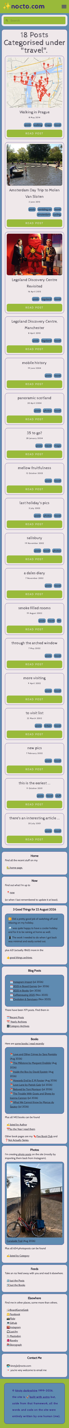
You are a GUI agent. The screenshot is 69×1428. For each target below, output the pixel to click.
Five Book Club (44, 1136)
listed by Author (18, 1124)
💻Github (12, 1322)
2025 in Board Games (25, 986)
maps (48, 124)
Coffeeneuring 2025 (24, 994)
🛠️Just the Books (16, 1285)
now (12, 892)
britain (48, 725)
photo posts (24, 1154)
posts (28, 124)
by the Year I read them (22, 1129)
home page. (16, 867)
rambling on (44, 209)
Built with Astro (40, 1396)
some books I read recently (29, 1043)
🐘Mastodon (14, 1336)
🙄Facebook (13, 1314)
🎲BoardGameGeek (17, 1309)
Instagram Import (22, 981)
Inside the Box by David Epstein (30, 1071)
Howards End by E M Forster (28, 1080)
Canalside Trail (14, 1240)
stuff (58, 795)
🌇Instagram (14, 1327)
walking (38, 124)
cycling (57, 214)
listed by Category (19, 1255)
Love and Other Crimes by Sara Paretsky (35, 1054)
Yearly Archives (18, 1021)
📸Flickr (11, 1318)
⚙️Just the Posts (15, 1280)
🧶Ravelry (12, 1340)
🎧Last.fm (12, 1331)
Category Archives (19, 1026)
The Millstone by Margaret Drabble (32, 1063)
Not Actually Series (18, 1140)
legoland (46, 299)
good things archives (21, 957)
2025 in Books (21, 990)
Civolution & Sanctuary (25, 999)
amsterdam (44, 214)
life (59, 620)
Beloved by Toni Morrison (27, 1089)
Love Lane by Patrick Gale (27, 1084)
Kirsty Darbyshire (26, 1390)
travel (58, 124)
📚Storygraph (14, 1344)
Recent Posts (17, 1017)
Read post (35, 133)
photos (47, 410)
